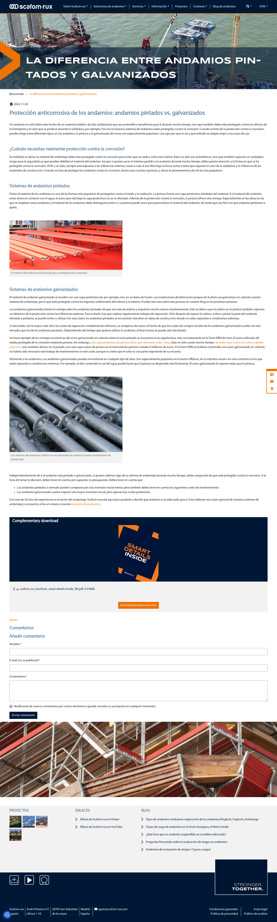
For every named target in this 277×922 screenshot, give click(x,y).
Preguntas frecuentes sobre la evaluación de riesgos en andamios (186, 842)
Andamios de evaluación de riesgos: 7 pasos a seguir (178, 849)
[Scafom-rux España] (30, 6)
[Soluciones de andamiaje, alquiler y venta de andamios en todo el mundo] (44, 882)
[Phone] (272, 375)
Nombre (15, 644)
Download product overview (138, 605)
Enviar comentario (23, 715)
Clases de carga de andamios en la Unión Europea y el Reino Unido (187, 827)
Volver (13, 620)
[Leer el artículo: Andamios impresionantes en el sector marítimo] (15, 821)
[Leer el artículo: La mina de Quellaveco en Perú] (42, 821)
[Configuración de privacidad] (7, 915)
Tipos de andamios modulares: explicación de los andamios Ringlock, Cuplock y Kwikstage (202, 819)
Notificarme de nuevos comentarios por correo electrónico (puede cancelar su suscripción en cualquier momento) (85, 706)
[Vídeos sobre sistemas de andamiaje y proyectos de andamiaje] (29, 882)
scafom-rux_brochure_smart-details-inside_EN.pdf (51, 589)
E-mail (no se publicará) (24, 660)
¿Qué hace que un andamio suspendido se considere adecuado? (186, 834)
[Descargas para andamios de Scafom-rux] (14, 882)
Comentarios (18, 676)
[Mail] (272, 382)
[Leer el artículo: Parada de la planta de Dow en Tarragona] (29, 821)
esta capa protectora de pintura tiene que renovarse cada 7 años (130, 342)
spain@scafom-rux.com (112, 909)
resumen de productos (86, 504)
